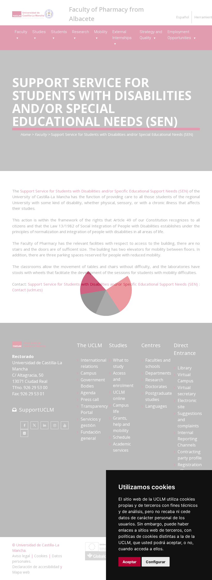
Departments (158, 373)
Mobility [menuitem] (100, 31)
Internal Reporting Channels (187, 439)
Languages (156, 406)
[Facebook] (24, 425)
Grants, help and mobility (121, 424)
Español (182, 17)
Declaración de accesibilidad (35, 566)
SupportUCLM (36, 409)
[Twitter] (34, 425)
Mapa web (21, 572)
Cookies (41, 555)
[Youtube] (65, 425)
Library (185, 368)
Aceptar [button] (130, 562)
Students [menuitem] (59, 31)
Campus (88, 373)
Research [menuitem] (80, 31)
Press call (90, 399)
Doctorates (156, 386)
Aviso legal (21, 555)
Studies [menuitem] (39, 31)
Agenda (88, 393)
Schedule (121, 437)
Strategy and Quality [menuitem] (151, 34)
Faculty (41, 134)
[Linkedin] (44, 425)
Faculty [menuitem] (21, 31)
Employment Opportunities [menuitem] (180, 34)
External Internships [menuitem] (122, 34)
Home (25, 134)
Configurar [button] (155, 562)
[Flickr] (24, 433)
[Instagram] (54, 425)
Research (154, 380)
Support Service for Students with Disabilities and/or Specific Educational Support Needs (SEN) (104, 191)
